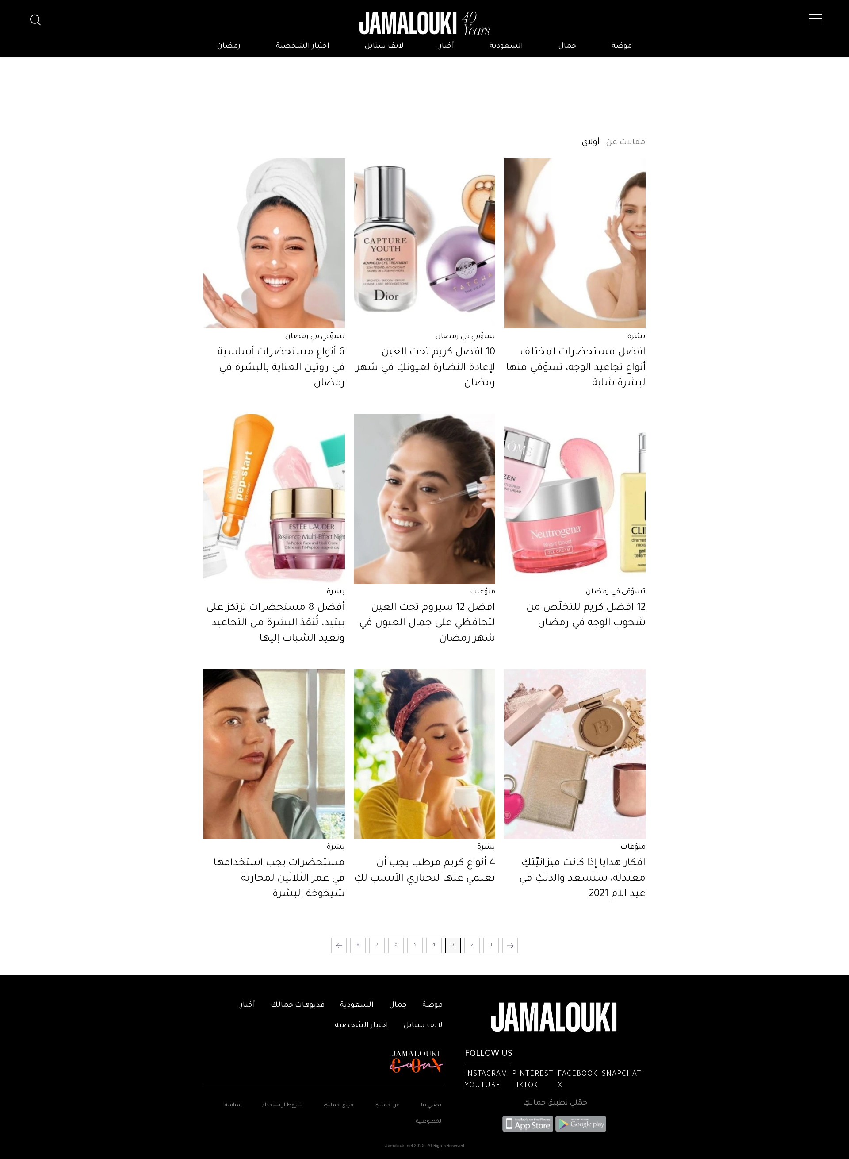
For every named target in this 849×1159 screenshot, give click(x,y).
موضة (622, 46)
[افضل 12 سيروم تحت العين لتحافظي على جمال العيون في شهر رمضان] (424, 499)
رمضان (229, 46)
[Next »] (339, 945)
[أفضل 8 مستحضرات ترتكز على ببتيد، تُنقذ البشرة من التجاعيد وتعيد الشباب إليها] (274, 499)
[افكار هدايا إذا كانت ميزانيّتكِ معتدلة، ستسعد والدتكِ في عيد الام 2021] (575, 754)
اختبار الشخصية (302, 46)
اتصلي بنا (432, 1106)
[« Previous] (510, 945)
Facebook (577, 1074)
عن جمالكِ (387, 1106)
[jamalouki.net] (424, 23)
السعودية (506, 46)
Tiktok (525, 1086)
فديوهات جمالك (298, 1005)
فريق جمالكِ (338, 1106)
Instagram (486, 1074)
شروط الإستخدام (281, 1106)
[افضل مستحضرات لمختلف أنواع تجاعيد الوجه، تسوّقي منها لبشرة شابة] (575, 243)
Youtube (483, 1086)
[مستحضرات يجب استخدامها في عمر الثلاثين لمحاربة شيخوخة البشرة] (274, 754)
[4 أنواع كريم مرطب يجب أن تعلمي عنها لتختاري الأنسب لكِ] (424, 754)
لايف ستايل (384, 46)
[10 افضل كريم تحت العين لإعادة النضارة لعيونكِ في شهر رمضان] (424, 243)
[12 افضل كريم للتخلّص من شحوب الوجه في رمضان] (575, 499)
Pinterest (532, 1074)
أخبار (446, 46)
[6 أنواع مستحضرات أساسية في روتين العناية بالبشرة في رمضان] (274, 243)
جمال (567, 46)
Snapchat (621, 1074)
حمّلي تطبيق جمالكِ (555, 1103)
